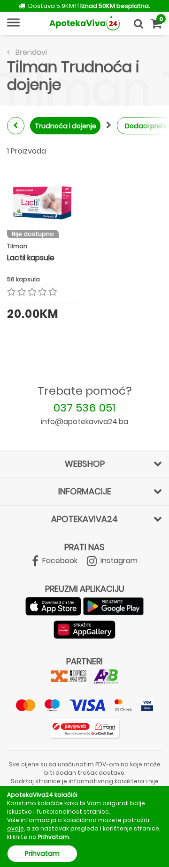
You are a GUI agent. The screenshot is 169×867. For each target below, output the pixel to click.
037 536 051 (84, 407)
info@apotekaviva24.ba (84, 421)
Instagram (118, 560)
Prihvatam (42, 853)
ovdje (15, 828)
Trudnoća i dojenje (65, 126)
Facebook (58, 560)
